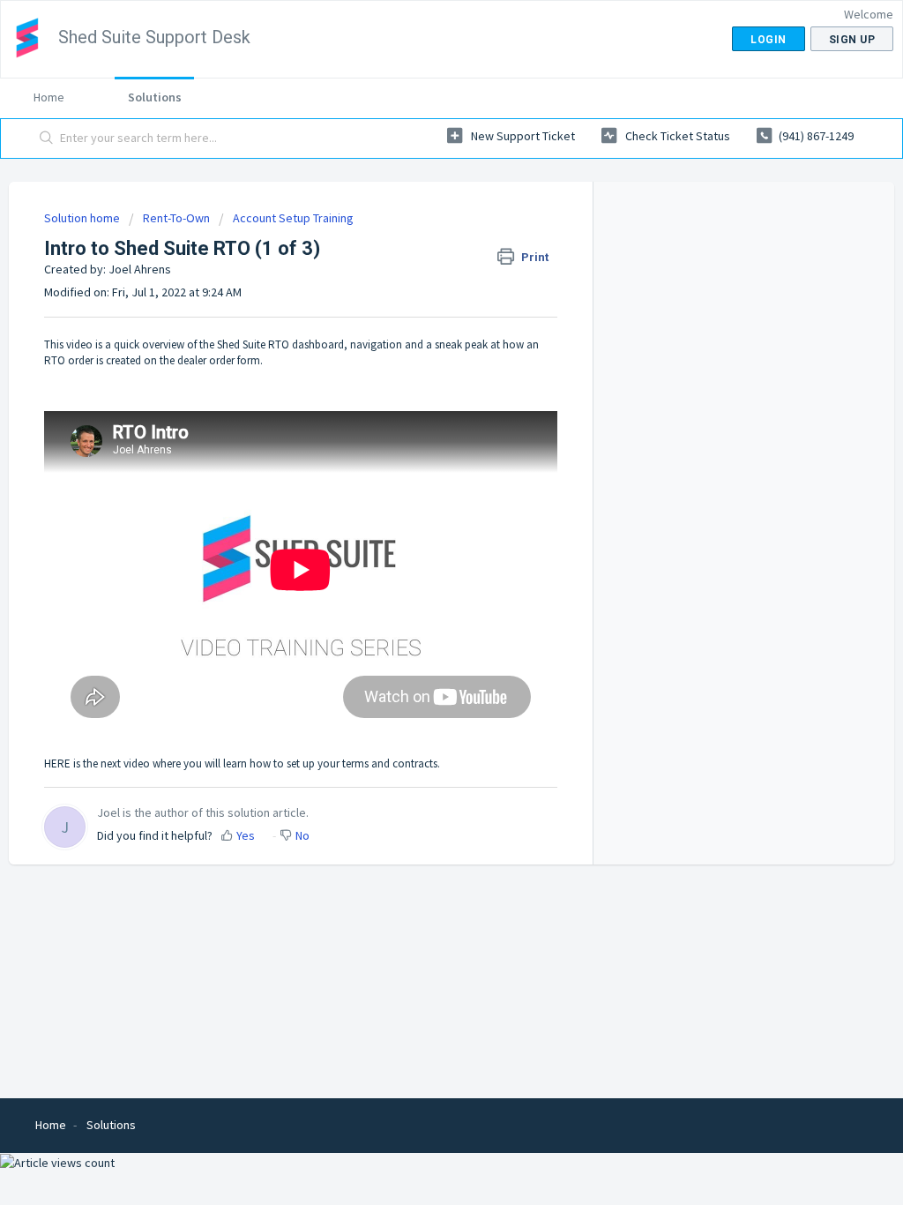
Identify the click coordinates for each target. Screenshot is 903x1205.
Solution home (83, 218)
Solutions (155, 97)
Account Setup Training (293, 218)
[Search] (47, 138)
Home (49, 97)
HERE (57, 763)
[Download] (419, 375)
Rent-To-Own (176, 218)
